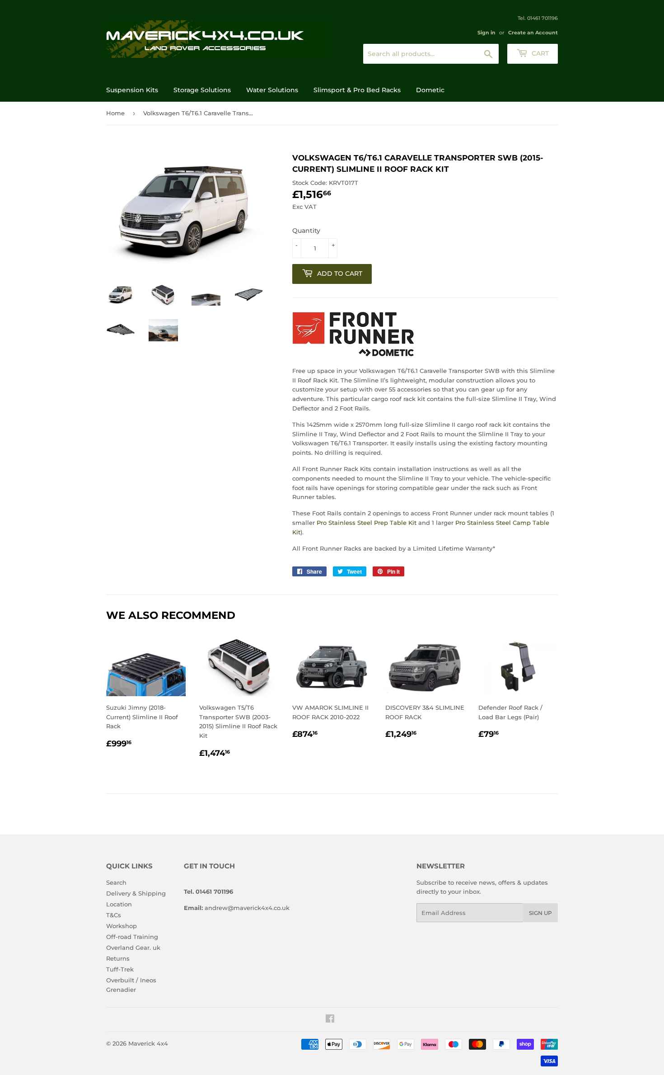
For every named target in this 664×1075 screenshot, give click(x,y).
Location (119, 904)
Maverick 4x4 (148, 1043)
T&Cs (113, 915)
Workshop (121, 925)
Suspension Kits (132, 90)
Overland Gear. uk (133, 947)
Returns (118, 958)
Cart (539, 53)
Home (115, 113)
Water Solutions (272, 90)
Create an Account (533, 32)
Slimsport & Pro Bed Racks (357, 90)
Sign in (486, 32)
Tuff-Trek (120, 969)
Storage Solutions (202, 90)
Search (116, 882)
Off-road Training (132, 936)
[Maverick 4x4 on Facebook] (330, 1019)
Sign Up (540, 913)
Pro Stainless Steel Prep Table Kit (366, 522)
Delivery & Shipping (136, 893)
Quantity (306, 230)
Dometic (430, 90)
